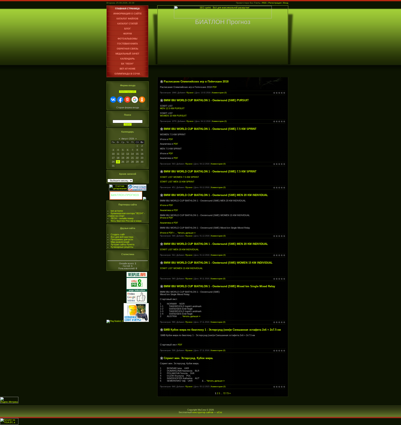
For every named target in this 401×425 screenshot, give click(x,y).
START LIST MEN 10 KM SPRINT (177, 181)
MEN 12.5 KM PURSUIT (172, 108)
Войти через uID (127, 92)
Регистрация (274, 3)
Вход (285, 3)
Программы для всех (122, 239)
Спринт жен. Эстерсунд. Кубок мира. (188, 358)
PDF (214, 87)
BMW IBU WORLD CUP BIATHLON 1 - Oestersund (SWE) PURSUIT (206, 100)
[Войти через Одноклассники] (142, 99)
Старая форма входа (127, 107)
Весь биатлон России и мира (126, 221)
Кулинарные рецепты (122, 247)
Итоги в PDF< (169, 232)
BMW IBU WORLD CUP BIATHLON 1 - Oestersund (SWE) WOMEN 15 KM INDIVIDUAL (218, 262)
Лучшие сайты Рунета (122, 244)
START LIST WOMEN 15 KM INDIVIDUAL (181, 268)
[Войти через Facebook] (120, 99)
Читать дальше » (186, 232)
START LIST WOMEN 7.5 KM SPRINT (179, 177)
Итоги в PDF (166, 205)
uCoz (219, 412)
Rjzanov (190, 93)
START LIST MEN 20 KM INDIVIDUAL (179, 249)
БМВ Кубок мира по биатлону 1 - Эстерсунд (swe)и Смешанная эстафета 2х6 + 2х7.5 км (222, 329)
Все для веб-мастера (122, 237)
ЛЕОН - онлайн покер (122, 218)
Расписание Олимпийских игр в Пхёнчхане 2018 (196, 81)
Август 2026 (127, 138)
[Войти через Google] (134, 99)
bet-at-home (117, 211)
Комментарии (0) (219, 93)
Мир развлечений (120, 242)
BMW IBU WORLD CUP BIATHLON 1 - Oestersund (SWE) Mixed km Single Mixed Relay (219, 286)
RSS (264, 3)
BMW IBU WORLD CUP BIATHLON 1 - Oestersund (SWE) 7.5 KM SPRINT (210, 128)
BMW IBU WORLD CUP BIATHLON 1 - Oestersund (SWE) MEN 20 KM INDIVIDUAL (216, 195)
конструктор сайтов (202, 412)
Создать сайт (118, 234)
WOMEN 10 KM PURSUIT (173, 115)
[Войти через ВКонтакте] (113, 99)
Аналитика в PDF (169, 210)
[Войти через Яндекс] (127, 99)
